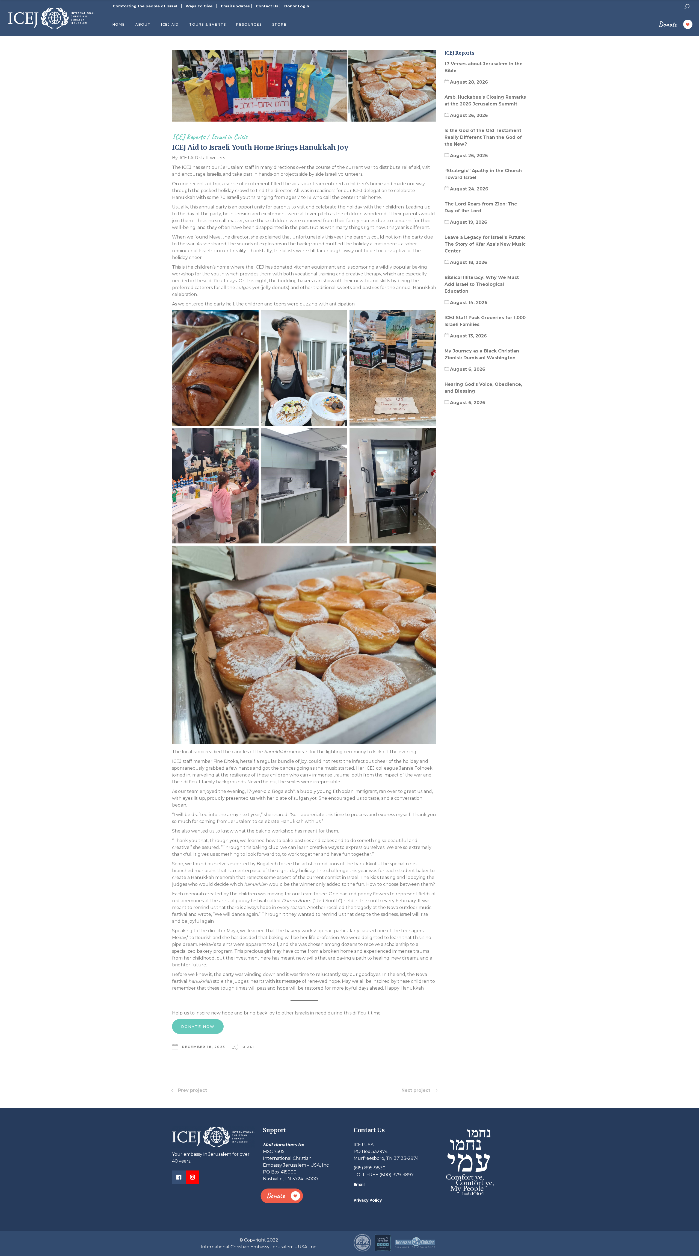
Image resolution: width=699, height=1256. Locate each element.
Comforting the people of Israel (145, 6)
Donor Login (296, 6)
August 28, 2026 (469, 82)
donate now (198, 1026)
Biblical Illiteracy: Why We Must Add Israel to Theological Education (482, 284)
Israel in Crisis (229, 136)
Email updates (235, 6)
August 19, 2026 (468, 222)
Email (359, 1184)
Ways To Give (199, 6)
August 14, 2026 (468, 302)
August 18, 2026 (468, 262)
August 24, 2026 (469, 189)
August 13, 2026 (468, 336)
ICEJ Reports (188, 136)
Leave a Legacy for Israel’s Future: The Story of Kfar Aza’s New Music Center (485, 244)
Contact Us (267, 6)
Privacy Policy (368, 1200)
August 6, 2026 (467, 369)
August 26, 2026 (469, 115)
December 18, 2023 (204, 1047)
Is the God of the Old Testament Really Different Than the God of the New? (483, 137)
